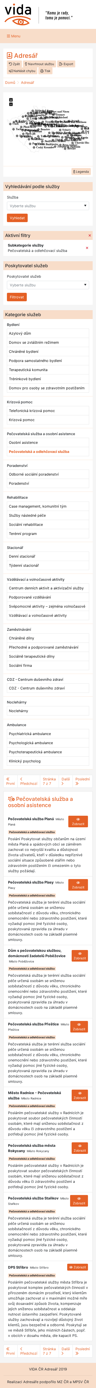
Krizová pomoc (22, 420)
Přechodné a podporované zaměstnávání (43, 647)
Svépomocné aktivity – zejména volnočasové (47, 606)
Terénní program (23, 533)
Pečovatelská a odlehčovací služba (39, 451)
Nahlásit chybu (24, 71)
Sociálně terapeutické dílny (32, 656)
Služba (12, 197)
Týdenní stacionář (24, 565)
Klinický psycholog (25, 761)
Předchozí (28, 783)
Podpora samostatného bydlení (35, 360)
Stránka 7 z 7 (49, 781)
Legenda (82, 171)
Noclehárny (18, 711)
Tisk (47, 71)
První (10, 783)
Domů (10, 82)
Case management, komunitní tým (38, 506)
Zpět (16, 64)
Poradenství (19, 483)
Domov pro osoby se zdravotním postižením (47, 388)
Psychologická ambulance (31, 743)
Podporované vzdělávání (30, 597)
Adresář (27, 82)
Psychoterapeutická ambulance (35, 752)
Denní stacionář (22, 556)
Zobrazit (78, 824)
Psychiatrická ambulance (30, 733)
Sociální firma (20, 665)
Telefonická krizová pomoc (32, 410)
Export (68, 64)
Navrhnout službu (40, 64)
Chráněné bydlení (23, 351)
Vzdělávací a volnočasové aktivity (38, 615)
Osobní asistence (23, 442)
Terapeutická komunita (28, 370)
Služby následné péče (27, 515)
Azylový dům (20, 333)
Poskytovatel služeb (24, 276)
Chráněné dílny (21, 638)
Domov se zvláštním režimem (34, 342)
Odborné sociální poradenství (34, 474)
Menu (15, 36)
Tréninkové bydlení (25, 379)
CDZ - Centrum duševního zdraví (37, 688)
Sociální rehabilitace (26, 524)
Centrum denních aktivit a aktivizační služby (46, 588)
